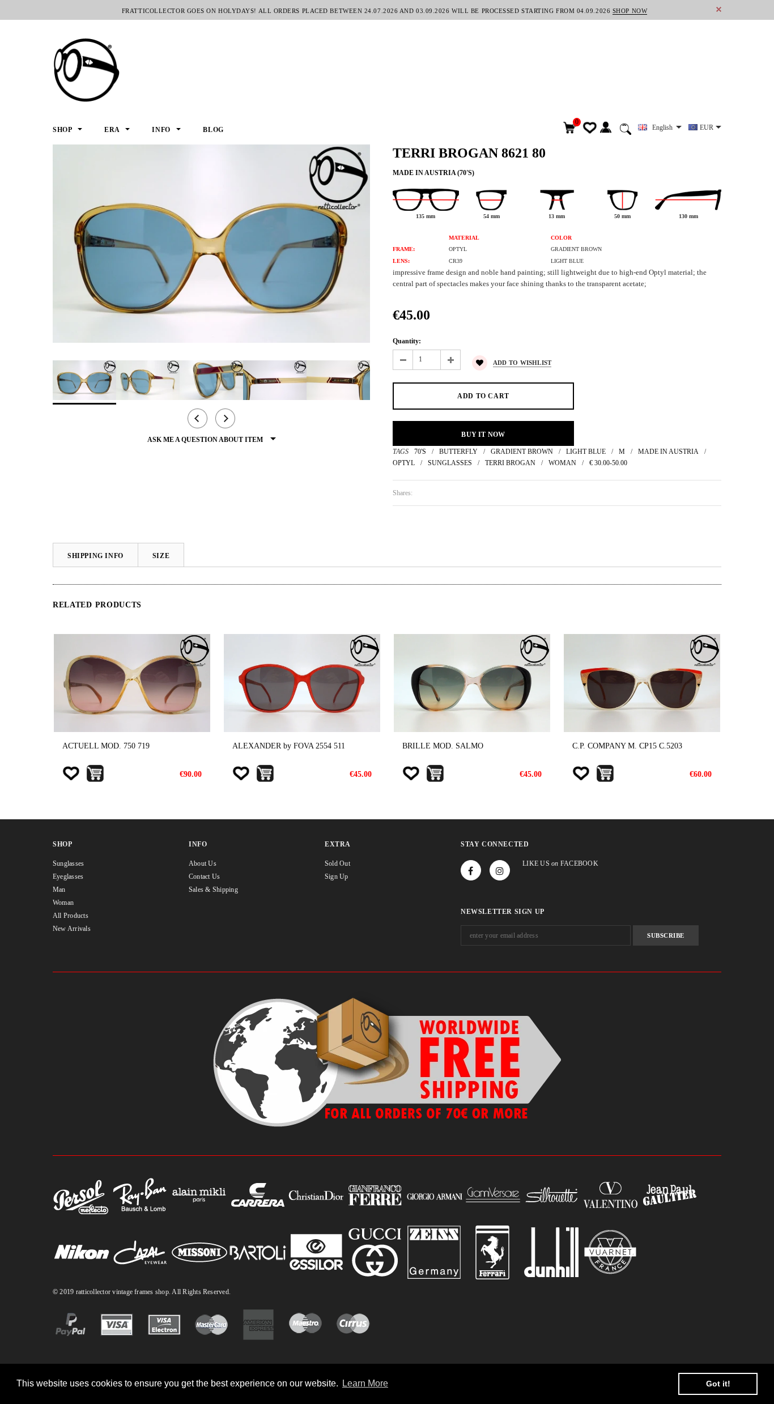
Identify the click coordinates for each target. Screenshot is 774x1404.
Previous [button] (197, 418)
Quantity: (407, 341)
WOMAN (562, 463)
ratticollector (93, 1292)
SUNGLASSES (450, 463)
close (718, 9)
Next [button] (225, 418)
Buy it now (483, 435)
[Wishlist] (70, 773)
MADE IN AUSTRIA (668, 452)
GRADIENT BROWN (522, 452)
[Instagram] (500, 870)
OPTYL (404, 463)
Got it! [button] (718, 1383)
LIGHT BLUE (586, 452)
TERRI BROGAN (510, 463)
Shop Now (630, 10)
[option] (211, 243)
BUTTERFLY (458, 452)
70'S (420, 452)
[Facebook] (471, 870)
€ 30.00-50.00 (608, 463)
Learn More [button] (365, 1383)
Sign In (605, 128)
